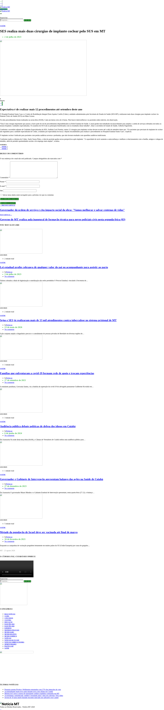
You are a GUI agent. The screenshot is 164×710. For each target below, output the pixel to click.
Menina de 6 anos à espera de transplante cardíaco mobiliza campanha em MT (31, 693)
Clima (6, 616)
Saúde (6, 648)
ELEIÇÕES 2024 (9, 624)
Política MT (8, 646)
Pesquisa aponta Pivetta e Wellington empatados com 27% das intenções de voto (32, 689)
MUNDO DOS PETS (10, 634)
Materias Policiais (11, 630)
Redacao (9, 272)
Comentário (5, 177)
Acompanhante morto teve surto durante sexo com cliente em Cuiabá (28, 691)
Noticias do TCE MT (11, 640)
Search (27, 20)
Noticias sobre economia (14, 642)
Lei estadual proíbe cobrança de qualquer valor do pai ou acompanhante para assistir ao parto (54, 267)
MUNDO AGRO (9, 632)
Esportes (7, 628)
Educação (8, 622)
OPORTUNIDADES (10, 644)
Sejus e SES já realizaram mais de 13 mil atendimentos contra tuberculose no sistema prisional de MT (58, 320)
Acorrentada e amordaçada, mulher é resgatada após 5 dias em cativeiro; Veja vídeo (33, 695)
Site (1, 191)
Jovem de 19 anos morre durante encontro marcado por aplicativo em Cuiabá (31, 698)
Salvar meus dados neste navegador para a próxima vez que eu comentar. (28, 195)
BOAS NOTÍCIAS (9, 614)
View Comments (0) (8, 203)
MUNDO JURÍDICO (10, 636)
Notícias (7, 638)
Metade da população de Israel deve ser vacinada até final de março (39, 532)
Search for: (4, 18)
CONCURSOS (8, 618)
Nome (3, 182)
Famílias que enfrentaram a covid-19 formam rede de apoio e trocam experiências (47, 373)
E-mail (3, 186)
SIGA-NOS (3, 9)
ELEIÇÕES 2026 (9, 626)
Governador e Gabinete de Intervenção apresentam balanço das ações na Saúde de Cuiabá (51, 479)
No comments (9, 276)
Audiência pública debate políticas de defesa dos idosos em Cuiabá (38, 426)
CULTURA (7, 620)
